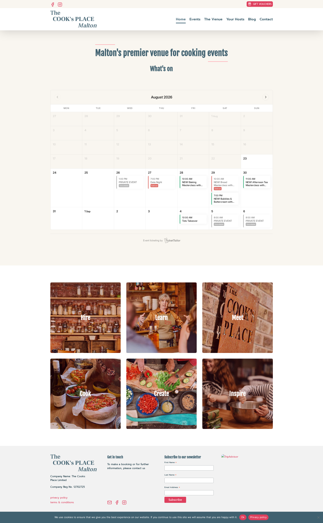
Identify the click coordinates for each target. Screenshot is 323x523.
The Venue (213, 19)
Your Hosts (235, 19)
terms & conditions (62, 502)
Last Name (170, 475)
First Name (170, 463)
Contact (266, 19)
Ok (243, 517)
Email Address (172, 488)
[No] (318, 517)
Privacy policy (258, 517)
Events (195, 19)
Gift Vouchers (262, 4)
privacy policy (59, 498)
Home (181, 19)
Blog (252, 19)
